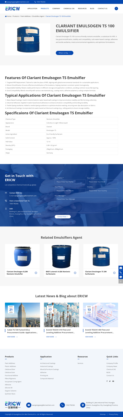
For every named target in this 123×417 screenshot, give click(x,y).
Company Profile (112, 363)
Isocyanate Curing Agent (13, 382)
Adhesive (8, 385)
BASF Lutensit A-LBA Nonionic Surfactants (58, 272)
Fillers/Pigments (10, 379)
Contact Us (102, 8)
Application (32, 8)
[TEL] (120, 272)
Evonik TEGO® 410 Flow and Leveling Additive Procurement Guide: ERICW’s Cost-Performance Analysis (61, 331)
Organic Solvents (10, 391)
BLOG (92, 8)
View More (12, 337)
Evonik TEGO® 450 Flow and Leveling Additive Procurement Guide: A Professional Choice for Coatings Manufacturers (99, 331)
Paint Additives (26, 16)
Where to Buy (65, 53)
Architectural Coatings (47, 363)
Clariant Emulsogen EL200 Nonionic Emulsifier (17, 272)
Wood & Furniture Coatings (49, 369)
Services (80, 363)
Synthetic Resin (10, 394)
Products (45, 8)
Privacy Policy (113, 414)
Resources (82, 8)
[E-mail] (120, 268)
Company (56, 8)
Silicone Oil (8, 388)
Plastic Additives (10, 366)
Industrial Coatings (46, 366)
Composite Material (47, 379)
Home (9, 16)
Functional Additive (11, 375)
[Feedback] (120, 277)
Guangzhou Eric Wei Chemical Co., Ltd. (27, 414)
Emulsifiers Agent (38, 16)
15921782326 (40, 2)
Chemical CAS (69, 8)
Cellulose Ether (10, 369)
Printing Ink (44, 375)
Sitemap (103, 414)
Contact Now (62, 217)
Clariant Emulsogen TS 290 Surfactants (96, 272)
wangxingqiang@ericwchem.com (18, 2)
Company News (112, 366)
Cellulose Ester (10, 372)
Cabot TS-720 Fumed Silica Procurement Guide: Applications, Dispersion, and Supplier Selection (22, 331)
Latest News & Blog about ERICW (61, 296)
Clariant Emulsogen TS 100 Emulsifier (58, 16)
